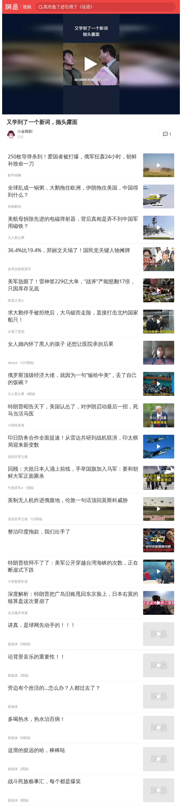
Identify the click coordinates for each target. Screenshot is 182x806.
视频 (27, 7)
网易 (11, 7)
